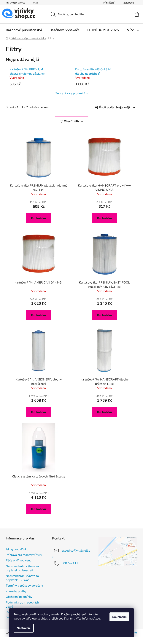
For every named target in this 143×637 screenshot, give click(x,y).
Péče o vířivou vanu (18, 560)
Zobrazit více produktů (70, 93)
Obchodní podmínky (19, 597)
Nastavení (24, 628)
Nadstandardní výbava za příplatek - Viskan (22, 578)
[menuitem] (24, 30)
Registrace (128, 2)
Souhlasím (119, 617)
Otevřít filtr (71, 121)
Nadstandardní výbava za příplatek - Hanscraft (22, 568)
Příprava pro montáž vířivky (24, 555)
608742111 (69, 563)
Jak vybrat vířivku (16, 3)
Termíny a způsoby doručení (24, 586)
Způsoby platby (16, 591)
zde (97, 619)
